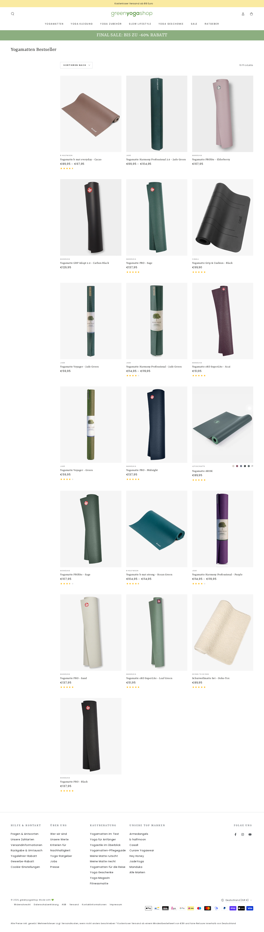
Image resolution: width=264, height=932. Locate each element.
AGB (64, 904)
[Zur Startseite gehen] (132, 13)
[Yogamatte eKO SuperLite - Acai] (222, 321)
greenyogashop (29, 900)
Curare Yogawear (141, 850)
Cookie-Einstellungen (25, 867)
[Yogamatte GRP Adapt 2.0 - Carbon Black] (90, 217)
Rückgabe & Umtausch (26, 850)
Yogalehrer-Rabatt (24, 856)
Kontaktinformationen (94, 904)
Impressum (116, 904)
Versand (74, 904)
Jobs (53, 861)
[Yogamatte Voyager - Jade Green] (90, 321)
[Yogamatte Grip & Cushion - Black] (222, 217)
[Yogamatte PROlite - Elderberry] (222, 114)
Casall (133, 845)
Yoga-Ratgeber (61, 856)
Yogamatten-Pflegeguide (108, 850)
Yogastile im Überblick (105, 845)
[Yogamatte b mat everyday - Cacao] (90, 114)
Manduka (135, 867)
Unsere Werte (59, 839)
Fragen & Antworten (25, 834)
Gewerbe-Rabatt (22, 861)
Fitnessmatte (99, 883)
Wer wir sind (58, 834)
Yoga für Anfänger (103, 839)
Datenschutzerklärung (46, 904)
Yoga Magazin (100, 878)
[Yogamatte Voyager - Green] (90, 424)
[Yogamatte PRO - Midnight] (156, 424)
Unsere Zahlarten (22, 839)
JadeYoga (136, 861)
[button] (12, 13)
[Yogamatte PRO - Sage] (156, 217)
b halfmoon (137, 839)
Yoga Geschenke (102, 872)
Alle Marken (137, 872)
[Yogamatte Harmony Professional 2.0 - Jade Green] (156, 114)
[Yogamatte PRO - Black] (90, 736)
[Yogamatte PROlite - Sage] (90, 529)
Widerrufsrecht (22, 904)
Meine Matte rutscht (104, 856)
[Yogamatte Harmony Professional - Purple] (222, 529)
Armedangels (138, 834)
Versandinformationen (26, 845)
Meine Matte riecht (103, 861)
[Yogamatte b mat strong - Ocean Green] (156, 529)
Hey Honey (136, 856)
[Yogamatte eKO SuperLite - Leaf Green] (156, 632)
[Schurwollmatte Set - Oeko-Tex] (222, 632)
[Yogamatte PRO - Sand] (90, 632)
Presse (54, 867)
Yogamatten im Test (104, 834)
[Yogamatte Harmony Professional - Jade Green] (156, 321)
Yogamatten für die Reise (108, 867)
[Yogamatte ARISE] (222, 424)
